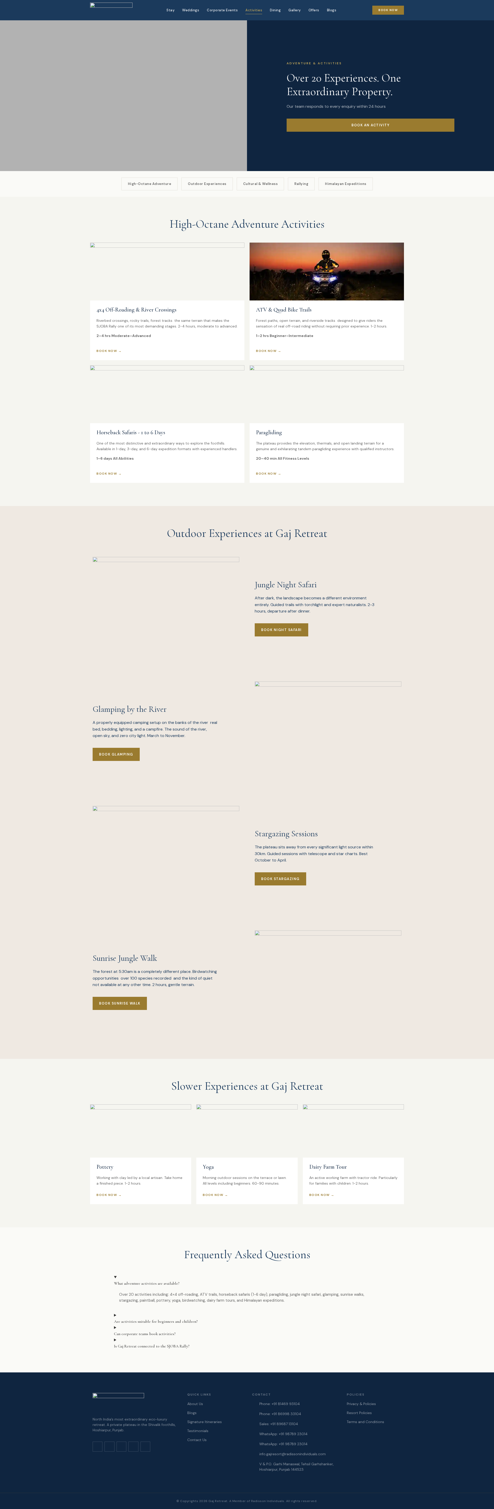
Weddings (190, 10)
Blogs (332, 10)
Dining (275, 10)
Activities (253, 10)
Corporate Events (222, 10)
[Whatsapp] (133, 1446)
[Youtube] (121, 1446)
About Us (195, 1403)
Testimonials (197, 1430)
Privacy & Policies (361, 1403)
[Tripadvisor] (145, 1446)
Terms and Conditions (365, 1421)
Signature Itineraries (204, 1421)
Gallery (294, 10)
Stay (170, 10)
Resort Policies (359, 1412)
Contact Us (197, 1439)
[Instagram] (97, 1446)
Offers (313, 10)
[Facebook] (109, 1446)
